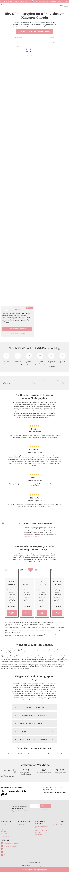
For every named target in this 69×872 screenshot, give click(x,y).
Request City (4, 831)
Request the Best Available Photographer (34, 32)
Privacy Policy (5, 836)
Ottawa (51, 754)
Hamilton (11, 754)
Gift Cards (21, 824)
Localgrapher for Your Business (41, 827)
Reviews (51, 37)
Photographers (17, 37)
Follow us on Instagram (11, 843)
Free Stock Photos (58, 824)
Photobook (21, 827)
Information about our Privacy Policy (38, 809)
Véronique (18, 310)
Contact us (4, 827)
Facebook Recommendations (7, 776)
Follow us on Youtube (10, 855)
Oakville (42, 754)
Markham (21, 754)
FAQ (2, 829)
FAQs (17, 46)
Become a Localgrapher (42, 830)
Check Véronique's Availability (17, 328)
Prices (17, 42)
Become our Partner (41, 832)
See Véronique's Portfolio (17, 333)
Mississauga (32, 754)
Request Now (11, 612)
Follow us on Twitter (10, 852)
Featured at (38, 834)
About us (3, 824)
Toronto (60, 754)
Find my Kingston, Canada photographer (34, 870)
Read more (5, 322)
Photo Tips (51, 42)
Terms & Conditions (6, 834)
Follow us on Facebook (10, 846)
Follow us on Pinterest (10, 849)
